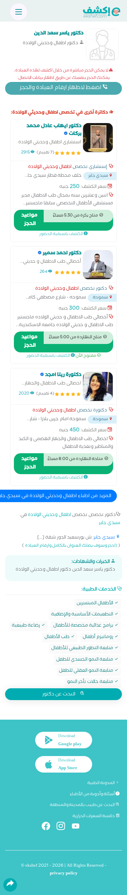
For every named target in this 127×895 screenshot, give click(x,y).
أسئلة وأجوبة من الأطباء (92, 794)
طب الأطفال (57, 637)
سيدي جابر (109, 523)
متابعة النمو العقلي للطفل (86, 671)
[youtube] (78, 827)
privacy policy (64, 874)
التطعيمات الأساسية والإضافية (82, 615)
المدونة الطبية (101, 783)
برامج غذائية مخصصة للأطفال (83, 626)
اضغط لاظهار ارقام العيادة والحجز (61, 88)
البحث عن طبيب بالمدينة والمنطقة (82, 805)
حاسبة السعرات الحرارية (93, 816)
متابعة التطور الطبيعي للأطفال (82, 649)
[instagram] (63, 827)
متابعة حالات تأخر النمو (90, 682)
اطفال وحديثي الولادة (49, 167)
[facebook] (49, 827)
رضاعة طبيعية (26, 626)
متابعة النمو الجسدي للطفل (85, 660)
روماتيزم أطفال (98, 637)
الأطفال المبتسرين (95, 604)
